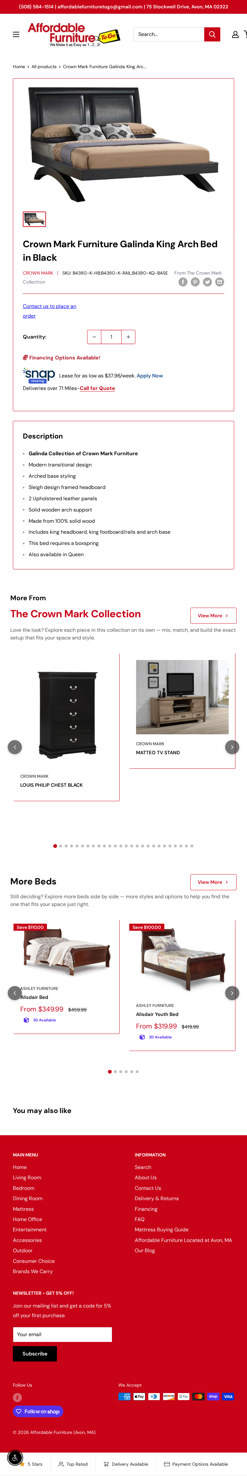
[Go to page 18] (148, 846)
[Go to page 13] (120, 846)
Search (143, 1167)
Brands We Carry (33, 1271)
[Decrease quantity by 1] (94, 337)
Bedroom (23, 1188)
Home (19, 66)
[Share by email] (219, 281)
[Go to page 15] (131, 846)
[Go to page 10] (104, 846)
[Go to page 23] (175, 846)
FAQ (139, 1219)
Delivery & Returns (157, 1198)
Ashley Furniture (39, 988)
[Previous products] (15, 747)
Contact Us (148, 1188)
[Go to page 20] (159, 846)
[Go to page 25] (186, 846)
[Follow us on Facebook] (17, 1397)
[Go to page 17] (142, 846)
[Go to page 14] (126, 846)
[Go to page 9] (98, 846)
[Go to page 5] (77, 846)
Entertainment (30, 1229)
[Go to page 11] (109, 846)
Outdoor (22, 1250)
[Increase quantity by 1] (128, 337)
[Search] (212, 34)
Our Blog (145, 1250)
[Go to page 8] (93, 846)
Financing (146, 1209)
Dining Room (27, 1198)
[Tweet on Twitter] (207, 281)
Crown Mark (38, 273)
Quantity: (34, 336)
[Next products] (232, 747)
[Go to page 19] (153, 846)
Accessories (27, 1240)
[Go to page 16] (137, 846)
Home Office (27, 1219)
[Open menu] (16, 34)
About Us (146, 1177)
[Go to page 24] (180, 846)
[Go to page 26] (191, 846)
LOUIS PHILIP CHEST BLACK (51, 785)
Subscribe (35, 1353)
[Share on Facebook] (183, 281)
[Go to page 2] (60, 846)
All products (44, 66)
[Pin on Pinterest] (195, 281)
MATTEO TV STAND (158, 752)
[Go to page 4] (71, 846)
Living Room (27, 1177)
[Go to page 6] (82, 846)
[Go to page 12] (115, 846)
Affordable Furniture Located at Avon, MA (183, 1240)
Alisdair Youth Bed (157, 1014)
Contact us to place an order (49, 311)
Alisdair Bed (34, 997)
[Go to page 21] (164, 846)
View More (210, 615)
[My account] (235, 34)
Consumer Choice (34, 1261)
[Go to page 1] (55, 846)
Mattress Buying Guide (161, 1229)
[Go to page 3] (66, 846)
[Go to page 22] (170, 846)
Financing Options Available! (64, 357)
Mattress (23, 1209)
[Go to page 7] (88, 846)
